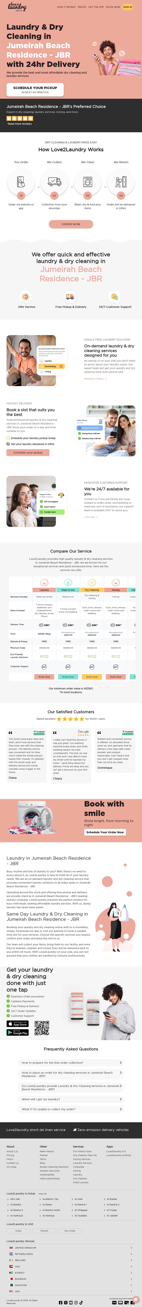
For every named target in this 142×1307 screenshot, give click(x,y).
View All (43, 1194)
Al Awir (79, 1199)
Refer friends (47, 1151)
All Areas (11, 1167)
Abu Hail (15, 1199)
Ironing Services (81, 1159)
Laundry (77, 1174)
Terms (43, 1159)
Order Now (71, 224)
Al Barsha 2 (113, 1204)
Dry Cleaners (80, 1178)
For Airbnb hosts (82, 1151)
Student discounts (50, 1170)
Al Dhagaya (81, 1210)
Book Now (113, 7)
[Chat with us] (135, 1299)
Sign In (127, 7)
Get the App (96, 7)
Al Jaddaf (112, 1215)
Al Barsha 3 (16, 1210)
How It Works (66, 7)
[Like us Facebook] (60, 1303)
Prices (82, 7)
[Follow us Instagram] (76, 1303)
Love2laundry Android (118, 1155)
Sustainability (47, 1174)
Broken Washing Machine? (54, 1167)
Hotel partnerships (50, 1178)
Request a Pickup (94, 378)
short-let (37, 1130)
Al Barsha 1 (81, 1204)
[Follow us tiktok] (81, 1303)
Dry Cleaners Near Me (85, 1155)
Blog (42, 1163)
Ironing (77, 1170)
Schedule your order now (105, 832)
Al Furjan (112, 1210)
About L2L (12, 1151)
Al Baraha (15, 1204)
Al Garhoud (16, 1215)
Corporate (78, 1167)
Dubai (18, 1231)
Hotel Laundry (80, 1182)
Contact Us (13, 1163)
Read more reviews (20, 123)
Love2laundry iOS (116, 1151)
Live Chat (89, 517)
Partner (44, 1155)
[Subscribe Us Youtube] (71, 1303)
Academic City (50, 1199)
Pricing (10, 1155)
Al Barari (47, 1204)
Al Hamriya (48, 1215)
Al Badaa (112, 1199)
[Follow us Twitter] (66, 1303)
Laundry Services (82, 1163)
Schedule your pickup (35, 90)
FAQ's (10, 1159)
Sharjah (44, 1231)
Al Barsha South (51, 1210)
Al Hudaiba (81, 1215)
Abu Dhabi (69, 1231)
